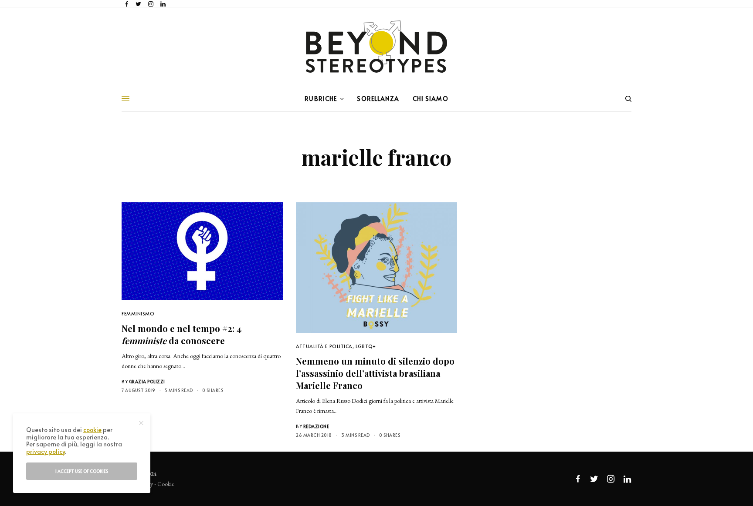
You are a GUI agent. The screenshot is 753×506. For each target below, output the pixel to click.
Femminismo (138, 313)
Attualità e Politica (324, 346)
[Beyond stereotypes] (376, 46)
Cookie (165, 484)
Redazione (316, 426)
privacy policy (45, 451)
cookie (92, 430)
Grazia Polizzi (147, 382)
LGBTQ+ (366, 346)
